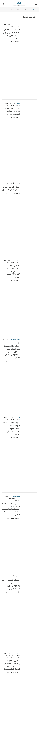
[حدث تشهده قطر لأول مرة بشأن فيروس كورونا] (29, 138)
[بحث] (3, 3)
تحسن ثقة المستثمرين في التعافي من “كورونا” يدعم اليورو (12, 271)
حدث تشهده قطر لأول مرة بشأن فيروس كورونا (12, 111)
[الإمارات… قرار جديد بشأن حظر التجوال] (29, 217)
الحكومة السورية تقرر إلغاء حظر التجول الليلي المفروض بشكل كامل (12, 352)
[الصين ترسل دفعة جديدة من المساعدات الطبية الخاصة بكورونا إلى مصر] (29, 532)
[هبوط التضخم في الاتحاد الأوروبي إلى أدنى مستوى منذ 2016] (29, 60)
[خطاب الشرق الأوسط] (19, 3)
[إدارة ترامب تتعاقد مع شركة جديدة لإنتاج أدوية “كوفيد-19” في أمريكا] (29, 453)
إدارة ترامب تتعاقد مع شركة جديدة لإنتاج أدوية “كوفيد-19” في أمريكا (11, 428)
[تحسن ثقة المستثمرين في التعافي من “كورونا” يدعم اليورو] (29, 296)
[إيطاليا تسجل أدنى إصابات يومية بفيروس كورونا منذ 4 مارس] (29, 610)
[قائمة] (35, 3)
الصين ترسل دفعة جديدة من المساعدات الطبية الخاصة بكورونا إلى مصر (11, 509)
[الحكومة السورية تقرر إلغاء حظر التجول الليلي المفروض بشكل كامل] (29, 374)
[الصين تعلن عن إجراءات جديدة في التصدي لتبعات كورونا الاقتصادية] (29, 689)
